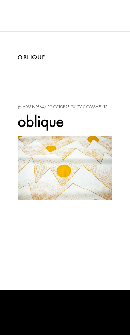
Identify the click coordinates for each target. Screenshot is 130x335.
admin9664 (33, 106)
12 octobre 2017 (64, 106)
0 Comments (95, 106)
